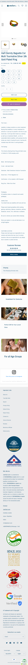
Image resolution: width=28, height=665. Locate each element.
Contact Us (5, 416)
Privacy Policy (6, 405)
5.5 (8, 75)
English (19, 653)
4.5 (19, 71)
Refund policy (6, 431)
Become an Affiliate (7, 427)
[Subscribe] (23, 637)
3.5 (8, 71)
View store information (8, 114)
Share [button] (4, 117)
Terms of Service (7, 420)
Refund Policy (6, 409)
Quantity (3, 86)
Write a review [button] (14, 254)
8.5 (19, 78)
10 (14, 82)
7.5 (8, 78)
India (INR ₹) (8, 653)
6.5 (19, 75)
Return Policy (6, 413)
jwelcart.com (12, 662)
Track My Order (6, 398)
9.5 (8, 82)
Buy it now (14, 99)
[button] (2, 5)
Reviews (5, 424)
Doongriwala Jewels (17, 662)
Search (4, 402)
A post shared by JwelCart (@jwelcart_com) (14, 381)
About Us (5, 394)
